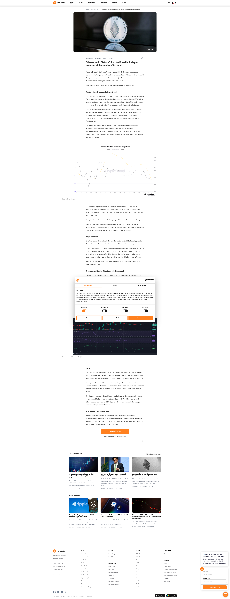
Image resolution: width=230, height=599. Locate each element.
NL (54, 574)
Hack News (84, 584)
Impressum (167, 581)
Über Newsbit (168, 566)
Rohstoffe (103, 3)
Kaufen (114, 3)
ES (59, 574)
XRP (137, 563)
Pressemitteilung (86, 587)
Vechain (138, 581)
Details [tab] (115, 285)
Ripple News (84, 560)
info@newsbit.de (58, 558)
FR (56, 574)
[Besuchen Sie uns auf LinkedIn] (58, 592)
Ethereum (150, 49)
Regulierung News (86, 578)
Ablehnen (89, 317)
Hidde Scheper (89, 58)
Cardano (138, 566)
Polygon (138, 578)
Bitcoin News (84, 554)
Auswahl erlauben (115, 317)
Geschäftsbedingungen (170, 575)
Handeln (110, 557)
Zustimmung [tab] (88, 285)
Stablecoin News (85, 575)
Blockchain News (86, 572)
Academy (111, 575)
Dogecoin (139, 569)
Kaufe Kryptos (112, 554)
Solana (138, 572)
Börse (81, 3)
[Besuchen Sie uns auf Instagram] (62, 592)
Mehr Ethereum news (153, 454)
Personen (111, 569)
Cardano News (85, 563)
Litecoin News (85, 566)
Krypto (71, 3)
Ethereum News (95, 9)
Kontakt (166, 563)
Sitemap (89, 596)
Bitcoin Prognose (113, 584)
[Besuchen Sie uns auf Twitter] (65, 592)
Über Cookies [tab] (142, 285)
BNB (137, 587)
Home (87, 9)
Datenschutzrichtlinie (170, 569)
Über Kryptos (112, 566)
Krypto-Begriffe (113, 572)
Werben (166, 554)
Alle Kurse (139, 554)
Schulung (111, 578)
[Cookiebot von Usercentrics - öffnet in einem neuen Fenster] (146, 280)
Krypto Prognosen (113, 581)
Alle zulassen (141, 317)
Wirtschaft (91, 3)
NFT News (84, 581)
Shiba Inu (139, 575)
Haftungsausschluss (170, 572)
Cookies (166, 578)
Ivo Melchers (71, 488)
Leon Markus (103, 488)
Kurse (124, 3)
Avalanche (139, 584)
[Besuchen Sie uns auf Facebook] (54, 592)
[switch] (104, 311)
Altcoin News (84, 569)
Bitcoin (138, 557)
